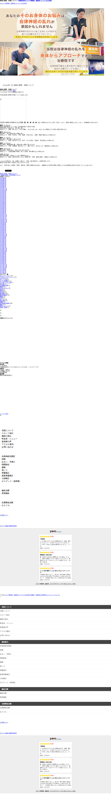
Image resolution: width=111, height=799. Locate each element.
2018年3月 (3, 260)
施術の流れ (6, 436)
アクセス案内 (8, 444)
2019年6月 (3, 241)
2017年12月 (3, 264)
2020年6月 (3, 227)
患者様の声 (6, 441)
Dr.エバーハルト (5, 275)
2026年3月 (3, 184)
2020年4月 (3, 230)
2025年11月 (3, 189)
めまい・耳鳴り (8, 462)
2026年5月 (3, 182)
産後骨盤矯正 (7, 476)
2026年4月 (3, 183)
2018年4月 (3, 259)
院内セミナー (4, 306)
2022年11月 (3, 216)
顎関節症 (5, 465)
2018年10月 (3, 251)
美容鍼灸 (5, 493)
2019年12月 (3, 234)
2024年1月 (3, 213)
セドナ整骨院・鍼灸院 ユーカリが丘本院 (17, 595)
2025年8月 (3, 193)
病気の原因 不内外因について (10, 175)
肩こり (2, 299)
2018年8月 (3, 253)
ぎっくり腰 (3, 280)
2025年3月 (3, 200)
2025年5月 (3, 197)
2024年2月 (3, 212)
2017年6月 (3, 273)
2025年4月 (3, 198)
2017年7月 (3, 271)
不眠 (1, 297)
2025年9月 (3, 191)
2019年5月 (3, 242)
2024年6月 (3, 206)
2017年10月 (3, 267)
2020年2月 (3, 233)
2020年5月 (3, 229)
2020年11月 (3, 220)
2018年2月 (3, 262)
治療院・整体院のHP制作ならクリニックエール (45, 595)
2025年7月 (3, 194)
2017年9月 (3, 269)
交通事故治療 (4, 285)
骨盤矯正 (5, 473)
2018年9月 (3, 252)
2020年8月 (3, 224)
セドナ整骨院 (4, 281)
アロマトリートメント (7, 277)
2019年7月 (3, 240)
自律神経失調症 (5, 303)
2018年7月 (3, 255)
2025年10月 (3, 190)
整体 (1, 291)
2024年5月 (3, 208)
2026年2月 (3, 186)
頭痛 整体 (3, 307)
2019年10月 (3, 235)
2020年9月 (3, 223)
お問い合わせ (8, 447)
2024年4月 (3, 209)
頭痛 (4, 459)
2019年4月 (3, 244)
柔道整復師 (3, 295)
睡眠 (1, 296)
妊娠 (1, 289)
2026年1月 (3, 187)
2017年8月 (3, 270)
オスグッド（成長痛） (11, 481)
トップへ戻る (4, 413)
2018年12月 (3, 248)
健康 (1, 286)
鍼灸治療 (5, 490)
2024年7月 (3, 205)
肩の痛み (3, 300)
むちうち (6, 505)
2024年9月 (3, 202)
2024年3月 (3, 211)
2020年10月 (3, 222)
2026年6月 (3, 180)
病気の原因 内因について (8, 173)
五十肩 (2, 284)
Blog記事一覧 (8, 85)
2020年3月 (3, 231)
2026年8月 (3, 177)
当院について (8, 430)
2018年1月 (3, 263)
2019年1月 (3, 246)
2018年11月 (3, 249)
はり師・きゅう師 (5, 282)
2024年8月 (3, 204)
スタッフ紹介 (8, 433)
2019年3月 (3, 245)
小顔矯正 (5, 478)
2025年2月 (3, 201)
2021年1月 (3, 217)
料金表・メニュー (9, 439)
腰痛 (1, 302)
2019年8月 (3, 238)
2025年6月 (3, 195)
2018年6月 (3, 256)
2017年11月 (3, 266)
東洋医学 (3, 293)
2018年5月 (3, 257)
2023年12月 (3, 215)
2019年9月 (3, 237)
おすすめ (3, 278)
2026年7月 (3, 179)
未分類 (2, 292)
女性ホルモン (4, 288)
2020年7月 (3, 226)
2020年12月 (3, 219)
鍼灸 (14, 90)
